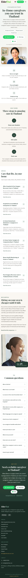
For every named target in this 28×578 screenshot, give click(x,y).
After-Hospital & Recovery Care (8, 522)
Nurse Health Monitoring (6, 531)
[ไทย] (15, 2)
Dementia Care (4, 526)
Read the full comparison (7, 330)
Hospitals (3, 535)
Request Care (20, 1)
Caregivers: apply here (14, 576)
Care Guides (4, 538)
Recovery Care (4, 533)
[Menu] (25, 2)
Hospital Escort (4, 524)
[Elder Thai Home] (6, 2)
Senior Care (3, 529)
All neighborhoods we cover (7, 553)
